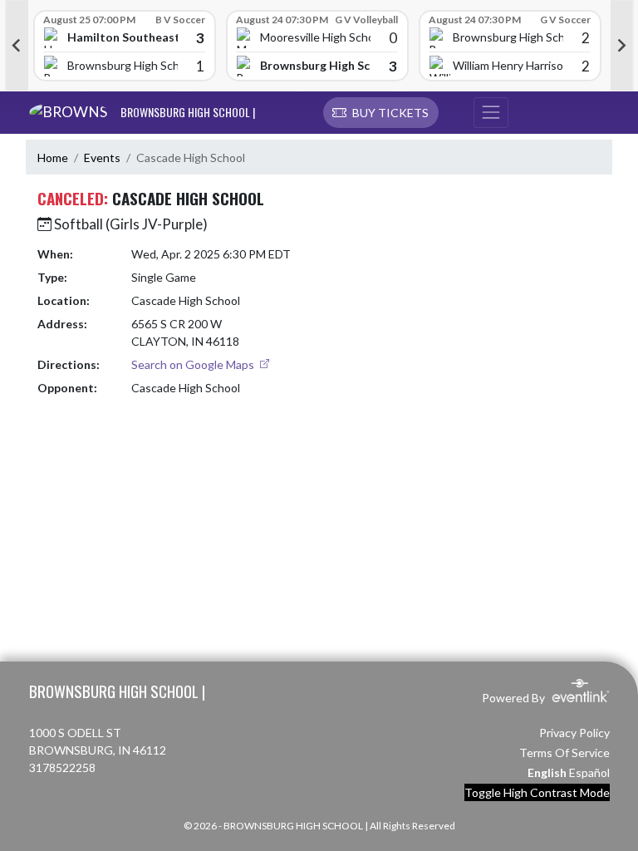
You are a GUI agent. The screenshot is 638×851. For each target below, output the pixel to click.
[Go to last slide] (16, 45)
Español (589, 772)
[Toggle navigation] (491, 113)
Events (102, 157)
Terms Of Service (564, 752)
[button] (381, 113)
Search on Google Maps (194, 364)
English (547, 772)
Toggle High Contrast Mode (537, 792)
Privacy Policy (574, 733)
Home (52, 157)
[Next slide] (622, 45)
